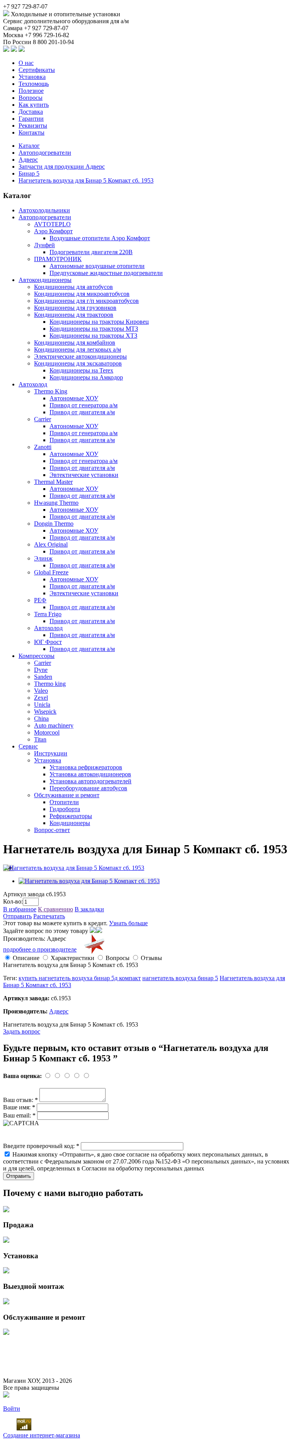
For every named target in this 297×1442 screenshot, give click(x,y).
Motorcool (47, 732)
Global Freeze (51, 572)
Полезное (31, 90)
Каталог (29, 145)
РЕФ (40, 600)
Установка (32, 76)
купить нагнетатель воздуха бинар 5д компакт (80, 978)
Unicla (42, 704)
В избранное (19, 909)
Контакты (31, 132)
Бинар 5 (29, 173)
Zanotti (42, 447)
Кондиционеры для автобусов (73, 287)
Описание (26, 958)
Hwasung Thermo (56, 502)
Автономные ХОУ (74, 398)
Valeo (41, 690)
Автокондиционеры (45, 280)
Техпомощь (34, 83)
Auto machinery (53, 725)
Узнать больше (128, 923)
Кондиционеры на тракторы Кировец (99, 321)
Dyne (41, 669)
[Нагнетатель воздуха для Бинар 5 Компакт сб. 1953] (73, 868)
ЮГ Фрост (48, 642)
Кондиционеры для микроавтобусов (82, 293)
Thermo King (50, 391)
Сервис (28, 746)
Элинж (43, 558)
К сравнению (55, 909)
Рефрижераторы (71, 816)
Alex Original (51, 544)
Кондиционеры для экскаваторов (78, 363)
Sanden (43, 676)
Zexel (41, 697)
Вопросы (31, 97)
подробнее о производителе (40, 949)
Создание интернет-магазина (41, 1435)
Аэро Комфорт (53, 231)
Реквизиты (33, 125)
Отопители (64, 802)
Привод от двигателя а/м (82, 412)
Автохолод (33, 384)
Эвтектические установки (84, 475)
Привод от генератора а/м (84, 405)
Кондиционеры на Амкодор (86, 377)
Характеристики (72, 958)
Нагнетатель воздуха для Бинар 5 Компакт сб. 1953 (86, 180)
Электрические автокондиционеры (80, 356)
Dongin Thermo (53, 523)
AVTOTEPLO (52, 224)
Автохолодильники (44, 210)
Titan (40, 739)
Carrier (42, 419)
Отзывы (151, 958)
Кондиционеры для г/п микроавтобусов (86, 300)
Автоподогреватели (45, 152)
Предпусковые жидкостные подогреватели (106, 273)
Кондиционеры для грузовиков (75, 307)
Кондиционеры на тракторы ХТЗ (93, 335)
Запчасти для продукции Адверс (62, 166)
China (41, 718)
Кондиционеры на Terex (81, 370)
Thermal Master (53, 481)
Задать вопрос (21, 1031)
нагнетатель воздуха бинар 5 (180, 978)
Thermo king (50, 683)
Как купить (34, 104)
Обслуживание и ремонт (66, 795)
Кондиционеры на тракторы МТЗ (94, 328)
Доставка (31, 111)
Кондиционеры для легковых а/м (77, 349)
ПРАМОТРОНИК (58, 259)
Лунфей (44, 245)
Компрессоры (37, 656)
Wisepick (45, 711)
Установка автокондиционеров (90, 774)
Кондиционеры (70, 823)
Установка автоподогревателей (90, 781)
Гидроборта (65, 809)
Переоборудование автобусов (88, 788)
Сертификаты (37, 70)
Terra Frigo (47, 614)
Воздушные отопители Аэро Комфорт (100, 238)
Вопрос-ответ (52, 830)
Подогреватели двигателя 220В (91, 252)
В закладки (89, 909)
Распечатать (49, 916)
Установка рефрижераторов (86, 767)
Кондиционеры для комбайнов (74, 342)
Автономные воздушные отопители (97, 266)
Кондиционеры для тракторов (73, 314)
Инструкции (50, 753)
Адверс (28, 159)
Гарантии (31, 118)
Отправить (17, 916)
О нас (26, 63)
